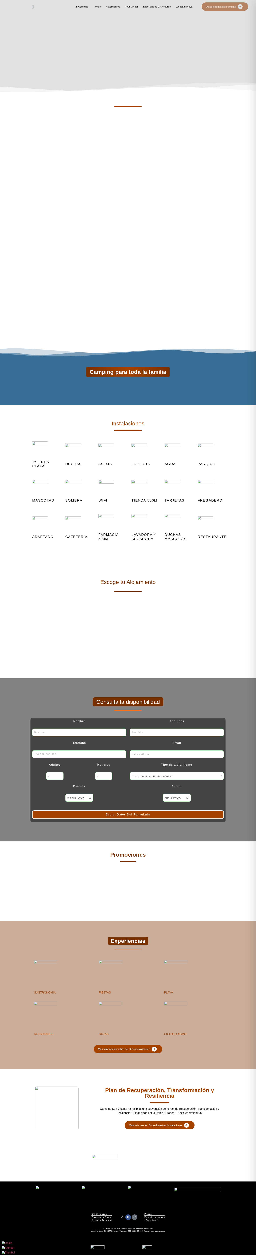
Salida (177, 786)
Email (176, 743)
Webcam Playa (184, 6)
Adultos (55, 764)
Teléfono (79, 743)
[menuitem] (8, 1243)
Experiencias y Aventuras (157, 6)
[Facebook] (128, 1217)
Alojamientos (113, 6)
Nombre (79, 721)
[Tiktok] (134, 1217)
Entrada (79, 786)
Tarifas (97, 6)
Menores (103, 764)
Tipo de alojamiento (176, 764)
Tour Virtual (131, 6)
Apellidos (176, 721)
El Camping (81, 6)
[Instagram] (122, 1217)
